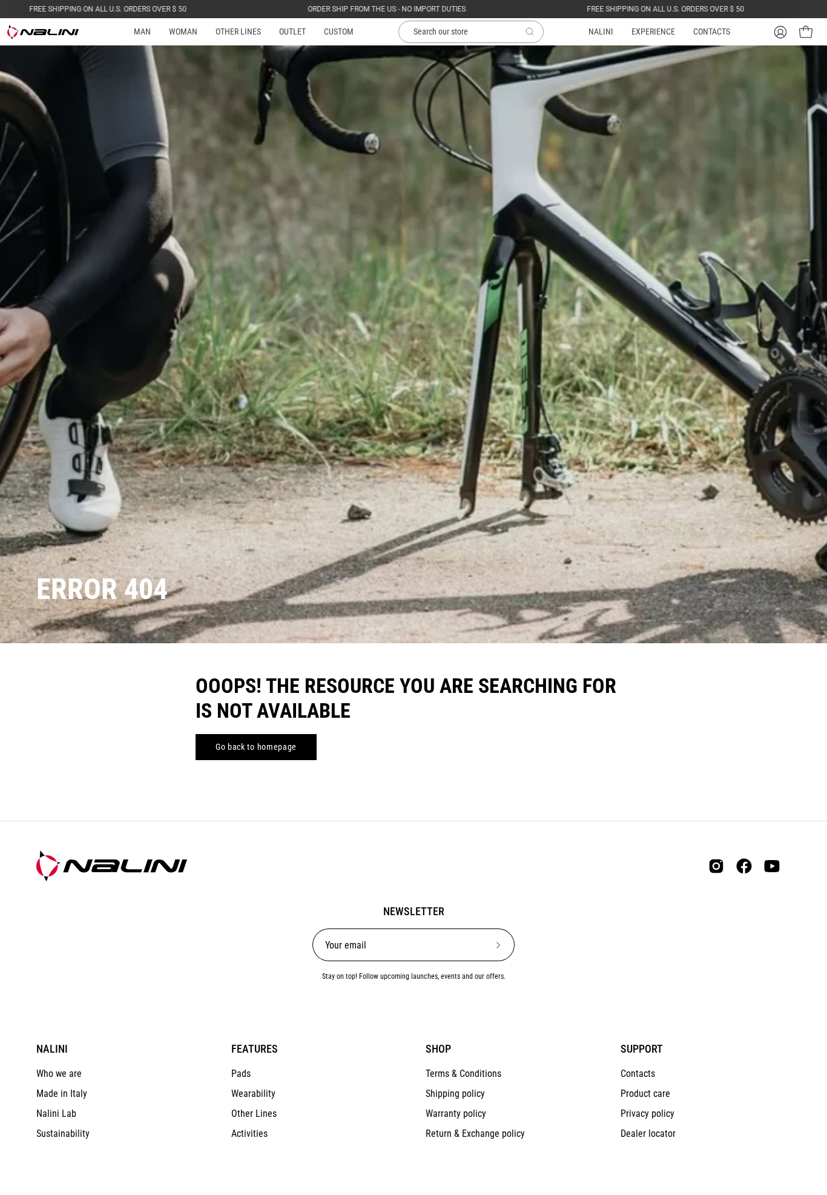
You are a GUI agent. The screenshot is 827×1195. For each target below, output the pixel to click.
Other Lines (254, 1113)
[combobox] (471, 32)
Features (254, 1049)
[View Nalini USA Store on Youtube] (772, 866)
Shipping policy (455, 1093)
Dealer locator (648, 1133)
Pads (241, 1073)
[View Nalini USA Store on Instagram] (716, 866)
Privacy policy (647, 1113)
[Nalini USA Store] (43, 32)
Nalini (52, 1049)
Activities (249, 1133)
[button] (238, 31)
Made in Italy (61, 1093)
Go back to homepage (256, 747)
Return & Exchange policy (475, 1133)
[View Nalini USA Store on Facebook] (744, 866)
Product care (645, 1093)
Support (642, 1049)
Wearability (253, 1093)
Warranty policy (456, 1113)
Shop (438, 1049)
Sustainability (63, 1133)
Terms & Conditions (463, 1073)
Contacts (638, 1073)
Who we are (59, 1073)
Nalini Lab (56, 1113)
